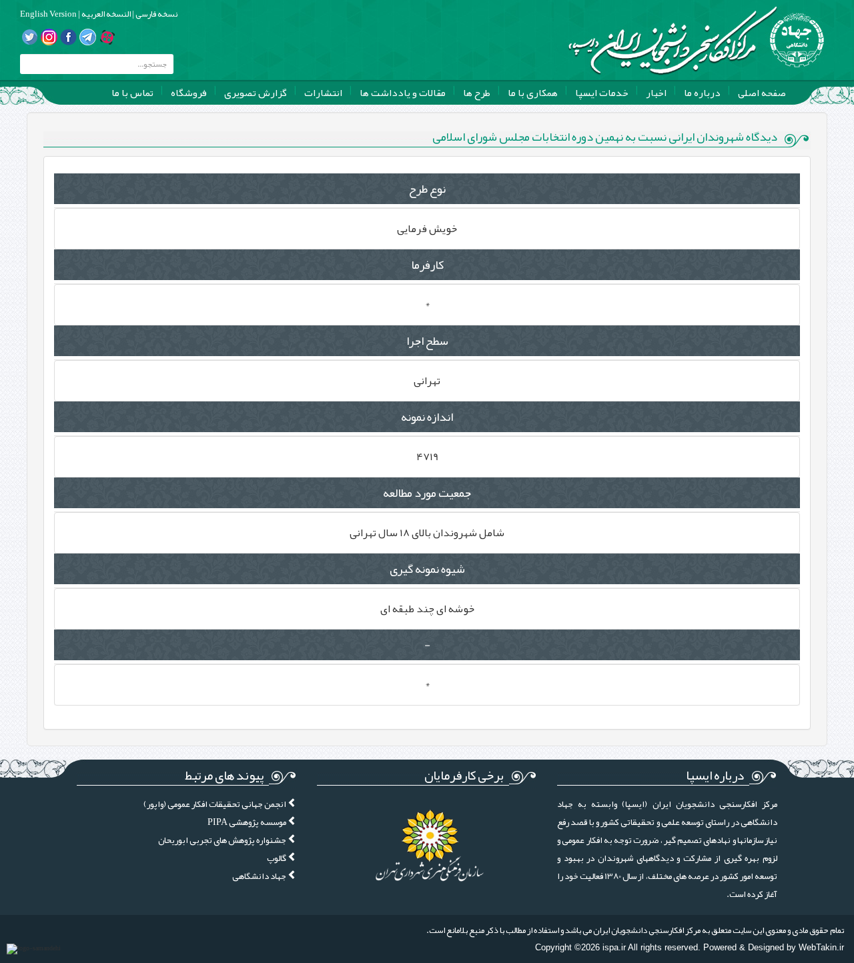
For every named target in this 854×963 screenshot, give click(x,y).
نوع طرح (427, 189)
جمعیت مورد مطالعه (427, 493)
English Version (48, 14)
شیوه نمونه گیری (427, 569)
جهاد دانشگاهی (260, 876)
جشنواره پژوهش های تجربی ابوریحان (223, 840)
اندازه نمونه (427, 417)
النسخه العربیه (105, 14)
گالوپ (277, 858)
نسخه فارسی (155, 14)
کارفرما (427, 265)
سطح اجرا (427, 341)
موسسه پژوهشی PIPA (247, 822)
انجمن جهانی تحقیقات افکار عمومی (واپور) (215, 804)
